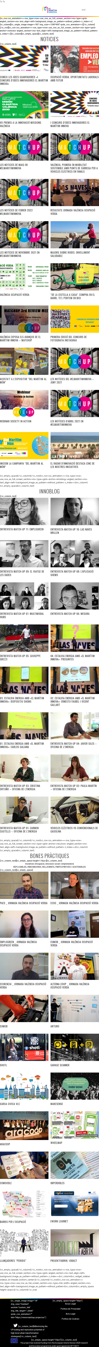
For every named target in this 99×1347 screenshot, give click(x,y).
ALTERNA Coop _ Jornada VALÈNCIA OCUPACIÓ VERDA (70, 985)
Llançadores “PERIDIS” (13, 1261)
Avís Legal (70, 1314)
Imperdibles (58, 1183)
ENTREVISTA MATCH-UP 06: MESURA (70, 614)
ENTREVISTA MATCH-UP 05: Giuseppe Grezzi (20, 657)
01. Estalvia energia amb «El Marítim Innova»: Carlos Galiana (22, 745)
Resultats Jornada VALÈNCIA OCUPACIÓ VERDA (73, 211)
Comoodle (6, 1183)
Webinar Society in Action (15, 421)
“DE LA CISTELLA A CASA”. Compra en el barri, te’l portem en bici (73, 296)
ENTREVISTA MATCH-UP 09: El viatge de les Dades (22, 573)
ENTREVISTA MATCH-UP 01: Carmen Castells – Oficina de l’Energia (19, 829)
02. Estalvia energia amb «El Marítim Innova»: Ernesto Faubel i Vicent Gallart (73, 701)
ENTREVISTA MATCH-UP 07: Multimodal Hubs (22, 615)
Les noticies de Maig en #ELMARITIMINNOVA (14, 166)
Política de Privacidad (70, 1309)
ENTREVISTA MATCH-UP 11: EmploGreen (22, 529)
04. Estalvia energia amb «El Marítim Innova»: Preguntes (73, 657)
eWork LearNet (59, 1221)
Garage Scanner (60, 1065)
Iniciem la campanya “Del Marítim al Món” (21, 465)
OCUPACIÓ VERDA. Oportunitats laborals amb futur (75, 78)
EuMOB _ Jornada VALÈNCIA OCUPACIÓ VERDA (72, 943)
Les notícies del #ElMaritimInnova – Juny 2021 (72, 380)
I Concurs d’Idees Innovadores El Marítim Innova (70, 124)
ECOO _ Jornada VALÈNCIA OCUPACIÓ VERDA (74, 903)
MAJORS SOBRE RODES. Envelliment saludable (70, 254)
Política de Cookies (70, 1319)
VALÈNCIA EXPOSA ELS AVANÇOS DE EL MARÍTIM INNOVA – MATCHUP (20, 338)
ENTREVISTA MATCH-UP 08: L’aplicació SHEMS (72, 573)
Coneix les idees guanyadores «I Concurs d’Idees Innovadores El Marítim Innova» (24, 80)
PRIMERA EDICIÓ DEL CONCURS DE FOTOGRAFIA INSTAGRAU (69, 338)
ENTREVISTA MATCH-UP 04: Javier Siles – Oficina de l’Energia (74, 745)
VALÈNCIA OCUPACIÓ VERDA (14, 295)
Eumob (4, 1026)
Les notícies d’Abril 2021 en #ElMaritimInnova (67, 422)
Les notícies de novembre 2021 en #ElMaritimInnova (20, 254)
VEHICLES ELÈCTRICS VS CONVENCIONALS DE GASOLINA (74, 829)
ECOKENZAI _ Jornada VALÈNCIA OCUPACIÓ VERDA (23, 985)
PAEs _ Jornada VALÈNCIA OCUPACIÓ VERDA (24, 903)
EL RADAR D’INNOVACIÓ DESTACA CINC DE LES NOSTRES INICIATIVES (73, 465)
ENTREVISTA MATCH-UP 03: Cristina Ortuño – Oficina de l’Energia (20, 787)
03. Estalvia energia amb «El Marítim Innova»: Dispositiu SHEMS (22, 699)
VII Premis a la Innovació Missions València (20, 124)
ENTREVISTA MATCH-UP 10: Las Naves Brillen (71, 531)
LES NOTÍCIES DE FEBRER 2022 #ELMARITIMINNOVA (16, 211)
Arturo (55, 1026)
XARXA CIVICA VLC (10, 1104)
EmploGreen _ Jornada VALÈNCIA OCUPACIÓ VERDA (18, 943)
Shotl (3, 1065)
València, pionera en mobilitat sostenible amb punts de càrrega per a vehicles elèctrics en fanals (74, 168)
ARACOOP (5, 1144)
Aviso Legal (70, 1304)
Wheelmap (56, 1143)
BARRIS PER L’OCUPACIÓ (13, 1222)
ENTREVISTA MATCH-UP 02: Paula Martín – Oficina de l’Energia (74, 787)
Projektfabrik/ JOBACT (64, 1261)
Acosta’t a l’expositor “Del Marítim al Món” (23, 380)
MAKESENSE (57, 1104)
